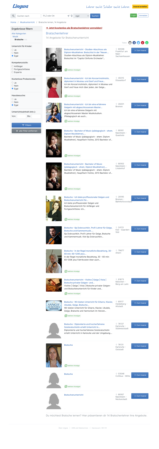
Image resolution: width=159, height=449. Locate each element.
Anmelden (143, 15)
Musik (15, 36)
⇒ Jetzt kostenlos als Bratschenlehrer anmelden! (74, 27)
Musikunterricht (27, 22)
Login (133, 15)
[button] (68, 16)
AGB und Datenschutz (80, 428)
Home (13, 22)
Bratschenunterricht (73, 395)
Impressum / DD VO (99, 428)
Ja (15, 50)
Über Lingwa (63, 428)
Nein (16, 53)
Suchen (95, 16)
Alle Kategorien (19, 33)
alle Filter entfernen (26, 130)
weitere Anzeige (72, 121)
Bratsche (68, 345)
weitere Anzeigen (72, 70)
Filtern (26, 125)
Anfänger (18, 66)
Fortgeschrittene (22, 69)
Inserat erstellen (140, 6)
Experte (18, 72)
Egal (16, 56)
